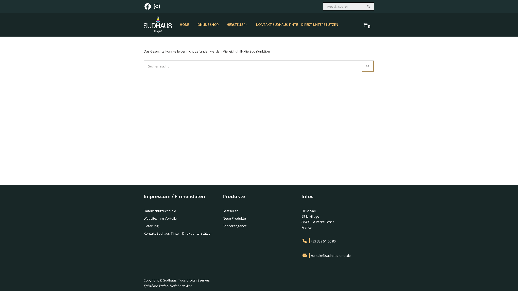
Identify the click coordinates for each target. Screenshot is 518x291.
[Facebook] (148, 6)
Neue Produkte (234, 218)
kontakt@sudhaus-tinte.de (330, 255)
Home (184, 24)
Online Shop (208, 24)
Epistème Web (155, 286)
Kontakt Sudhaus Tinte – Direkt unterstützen (297, 24)
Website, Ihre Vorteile (160, 218)
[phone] (305, 240)
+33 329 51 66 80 (323, 241)
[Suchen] (368, 6)
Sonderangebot (234, 226)
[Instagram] (157, 6)
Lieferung (151, 226)
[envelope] (305, 255)
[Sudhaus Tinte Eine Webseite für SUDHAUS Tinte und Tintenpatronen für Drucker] (158, 25)
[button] (247, 25)
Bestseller (230, 211)
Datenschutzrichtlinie (160, 211)
